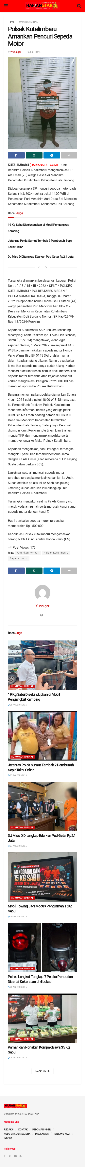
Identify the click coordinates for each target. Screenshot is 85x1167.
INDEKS (8, 1138)
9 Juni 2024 (33, 51)
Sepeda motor (18, 558)
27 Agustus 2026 (18, 775)
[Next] (46, 267)
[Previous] (39, 267)
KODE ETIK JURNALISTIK (17, 1134)
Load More (42, 1071)
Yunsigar (16, 51)
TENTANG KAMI (62, 1134)
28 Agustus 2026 (18, 705)
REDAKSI (8, 1129)
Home (11, 22)
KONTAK (22, 1129)
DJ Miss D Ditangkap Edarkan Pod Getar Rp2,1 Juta (41, 256)
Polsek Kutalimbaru (56, 552)
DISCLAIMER (42, 1134)
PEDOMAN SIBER (41, 1129)
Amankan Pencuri (28, 552)
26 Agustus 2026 (18, 916)
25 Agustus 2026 (18, 987)
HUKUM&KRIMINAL (28, 22)
